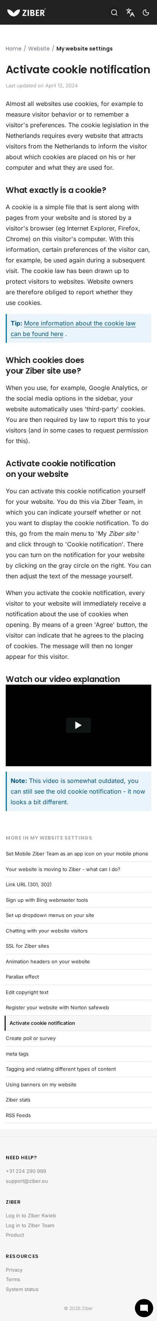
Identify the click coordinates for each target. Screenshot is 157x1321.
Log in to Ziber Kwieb (31, 1215)
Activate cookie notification (42, 1023)
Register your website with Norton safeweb (57, 1007)
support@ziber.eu (27, 1181)
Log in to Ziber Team (30, 1225)
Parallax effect (22, 977)
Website (39, 48)
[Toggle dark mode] (146, 12)
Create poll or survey (31, 1038)
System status (22, 1289)
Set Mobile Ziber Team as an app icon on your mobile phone (77, 854)
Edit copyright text (27, 992)
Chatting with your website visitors (47, 931)
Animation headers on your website (48, 961)
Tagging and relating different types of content (61, 1069)
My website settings (84, 48)
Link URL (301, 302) (29, 884)
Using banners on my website (41, 1084)
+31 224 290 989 (26, 1171)
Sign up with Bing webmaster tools (47, 900)
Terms (13, 1279)
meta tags (17, 1054)
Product (15, 1235)
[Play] (78, 725)
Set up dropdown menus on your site (50, 915)
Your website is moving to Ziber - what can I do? (63, 869)
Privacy (14, 1270)
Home (14, 48)
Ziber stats (18, 1100)
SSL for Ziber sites (27, 946)
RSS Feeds (18, 1115)
